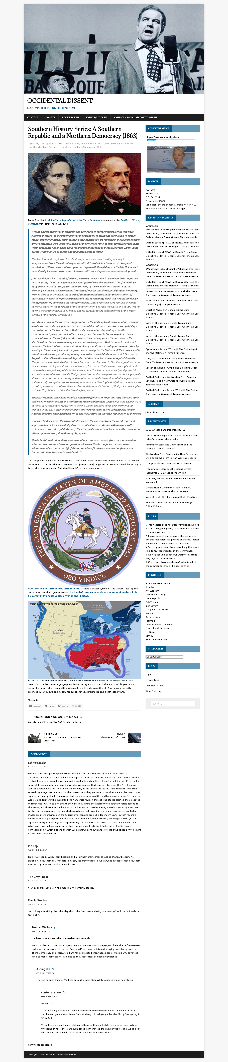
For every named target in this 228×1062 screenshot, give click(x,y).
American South (88, 143)
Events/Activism (96, 117)
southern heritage (39, 147)
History (114, 143)
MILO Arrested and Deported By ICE (165, 430)
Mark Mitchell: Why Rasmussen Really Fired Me (171, 497)
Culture (100, 143)
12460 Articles (74, 717)
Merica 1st (151, 613)
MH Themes (70, 1054)
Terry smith (152, 358)
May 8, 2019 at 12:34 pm (37, 880)
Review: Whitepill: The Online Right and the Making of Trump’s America (172, 244)
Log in (149, 674)
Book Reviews (70, 117)
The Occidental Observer (159, 624)
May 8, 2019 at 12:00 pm (37, 850)
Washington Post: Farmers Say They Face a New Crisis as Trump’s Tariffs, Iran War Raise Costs (171, 380)
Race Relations (126, 143)
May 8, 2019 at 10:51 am (37, 766)
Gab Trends (152, 602)
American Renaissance (158, 583)
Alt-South (74, 143)
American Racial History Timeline (135, 117)
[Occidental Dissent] (114, 92)
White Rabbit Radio (156, 639)
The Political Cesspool (157, 628)
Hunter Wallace (56, 143)
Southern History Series (60, 147)
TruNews (150, 632)
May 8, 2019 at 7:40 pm (37, 904)
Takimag (150, 621)
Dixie (107, 143)
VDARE (149, 636)
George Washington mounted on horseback (54, 588)
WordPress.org (153, 691)
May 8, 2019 (38, 143)
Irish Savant (152, 606)
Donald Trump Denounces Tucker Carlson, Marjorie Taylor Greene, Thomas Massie (172, 235)
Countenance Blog (156, 594)
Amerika (150, 587)
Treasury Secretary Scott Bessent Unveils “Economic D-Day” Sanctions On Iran (168, 470)
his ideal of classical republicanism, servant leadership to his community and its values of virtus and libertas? (83, 594)
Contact (33, 117)
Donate (50, 117)
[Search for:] (172, 704)
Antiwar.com (152, 591)
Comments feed (155, 685)
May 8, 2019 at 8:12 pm (41, 931)
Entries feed (152, 680)
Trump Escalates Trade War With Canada (168, 463)
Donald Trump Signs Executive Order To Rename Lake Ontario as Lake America (173, 255)
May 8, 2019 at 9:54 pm (49, 996)
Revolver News (153, 617)
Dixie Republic (153, 598)
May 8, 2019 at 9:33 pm (45, 973)
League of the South (157, 609)
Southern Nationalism (84, 147)
